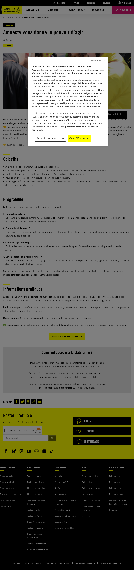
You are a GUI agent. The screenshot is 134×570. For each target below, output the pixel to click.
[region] (68, 101)
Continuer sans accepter (98, 60)
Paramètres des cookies (50, 138)
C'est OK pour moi (79, 138)
